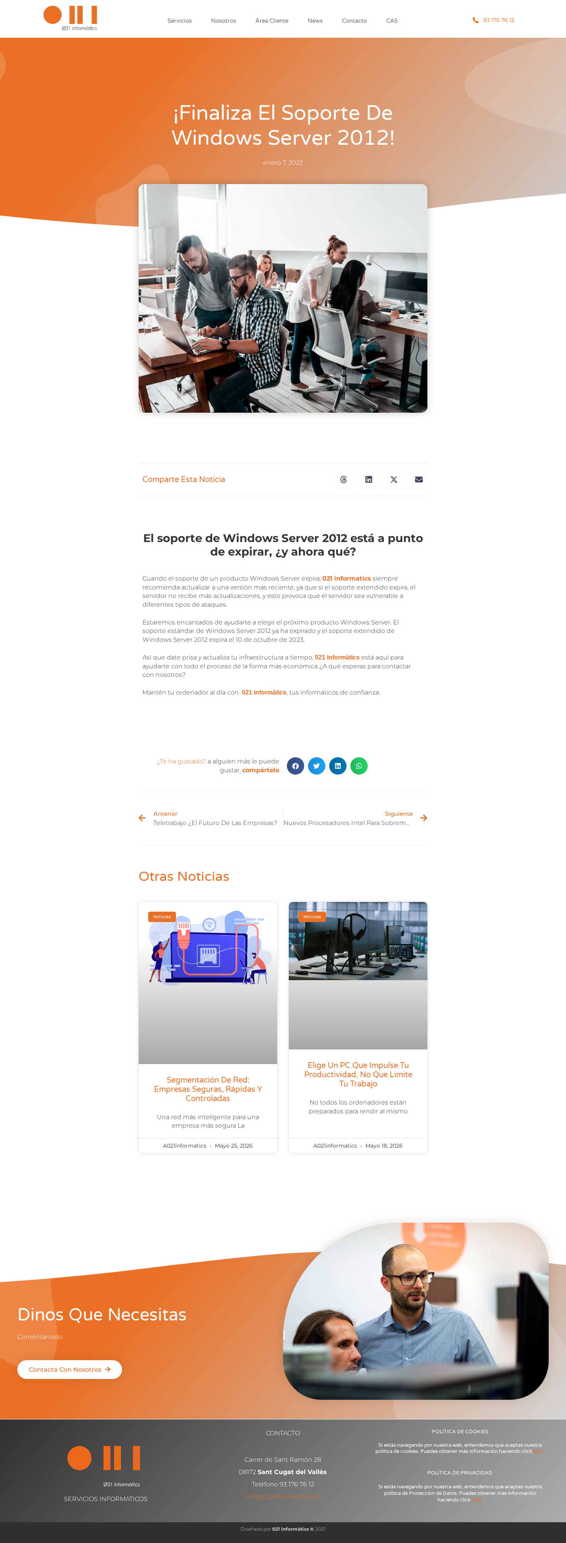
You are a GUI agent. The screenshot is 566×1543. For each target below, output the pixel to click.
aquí (538, 1451)
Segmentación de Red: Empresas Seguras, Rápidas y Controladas (208, 1089)
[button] (343, 479)
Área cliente (271, 20)
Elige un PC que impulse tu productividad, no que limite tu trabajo (358, 1075)
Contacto (354, 20)
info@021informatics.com (283, 1496)
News (315, 20)
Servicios (179, 20)
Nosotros (223, 20)
